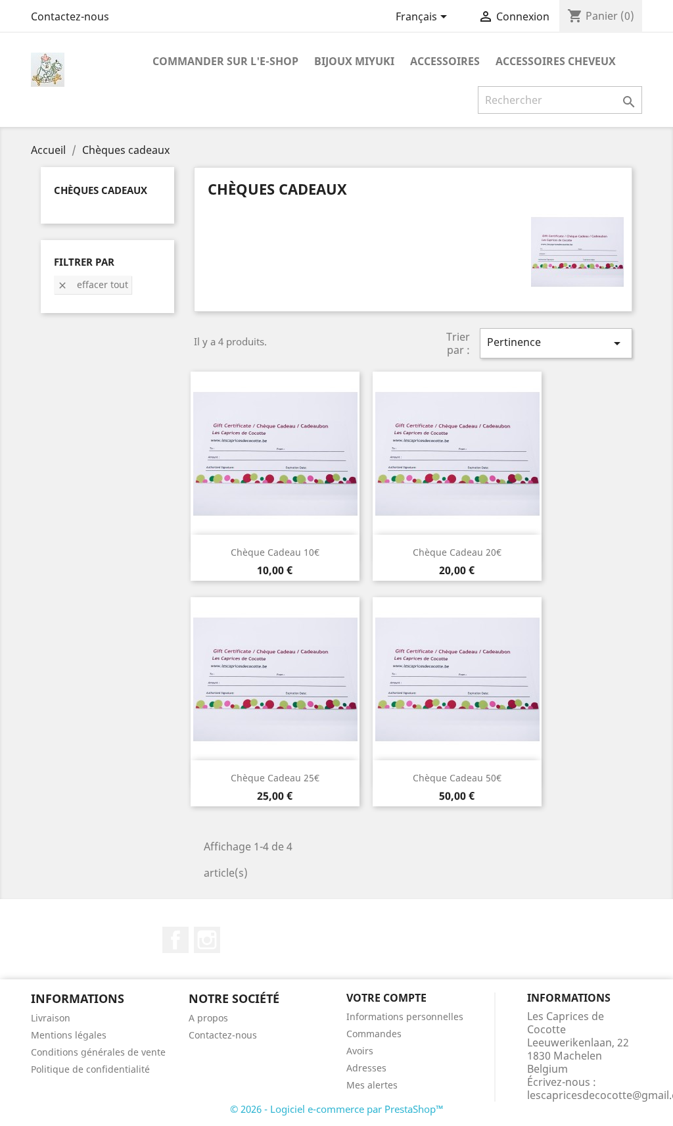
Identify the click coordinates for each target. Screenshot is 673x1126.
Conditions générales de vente (98, 1052)
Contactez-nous (70, 16)
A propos (208, 1018)
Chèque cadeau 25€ (275, 777)
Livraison (50, 1018)
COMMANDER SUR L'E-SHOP (225, 61)
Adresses (366, 1068)
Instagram (207, 940)
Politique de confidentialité (90, 1069)
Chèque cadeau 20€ (457, 552)
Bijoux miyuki (354, 61)
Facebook (175, 940)
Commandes (374, 1033)
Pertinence (556, 343)
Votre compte (386, 998)
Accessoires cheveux (556, 61)
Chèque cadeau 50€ (457, 777)
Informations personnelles (404, 1016)
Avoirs (359, 1050)
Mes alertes (372, 1085)
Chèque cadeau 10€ (275, 552)
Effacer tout (92, 284)
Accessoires (445, 61)
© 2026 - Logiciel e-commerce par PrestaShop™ (337, 1108)
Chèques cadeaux (100, 190)
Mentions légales (68, 1035)
